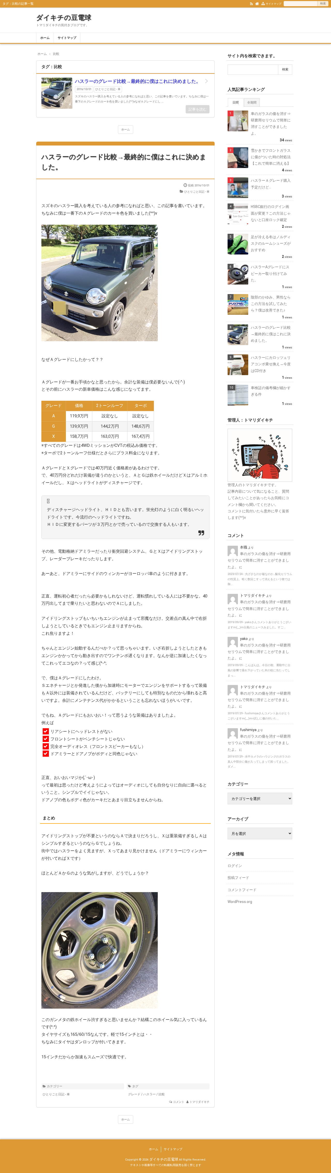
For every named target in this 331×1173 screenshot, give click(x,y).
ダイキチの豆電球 (63, 17)
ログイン (235, 866)
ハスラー (149, 1094)
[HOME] (257, 3)
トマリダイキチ (199, 1102)
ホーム (45, 38)
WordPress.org (240, 902)
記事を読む (198, 109)
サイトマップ (273, 3)
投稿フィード (238, 878)
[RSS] (251, 3)
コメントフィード (242, 890)
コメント (178, 1102)
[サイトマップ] (263, 3)
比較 (162, 1094)
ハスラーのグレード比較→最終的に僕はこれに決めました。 (138, 81)
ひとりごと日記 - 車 (108, 89)
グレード (134, 1094)
